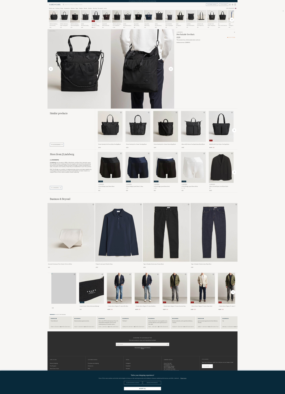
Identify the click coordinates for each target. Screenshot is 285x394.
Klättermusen (169, 23)
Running (95, 8)
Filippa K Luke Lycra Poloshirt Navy (104, 264)
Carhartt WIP (200, 23)
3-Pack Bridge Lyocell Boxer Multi (162, 186)
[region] (143, 322)
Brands (85, 8)
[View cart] (235, 4)
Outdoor (90, 8)
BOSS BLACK (94, 23)
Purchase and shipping (93, 363)
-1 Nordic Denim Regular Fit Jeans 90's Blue (117, 306)
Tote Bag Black (178, 25)
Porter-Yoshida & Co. (54, 24)
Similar (59, 113)
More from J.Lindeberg (62, 154)
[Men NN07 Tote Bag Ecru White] (233, 16)
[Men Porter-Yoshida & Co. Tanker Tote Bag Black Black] (64, 16)
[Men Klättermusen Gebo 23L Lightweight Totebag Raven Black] (170, 16)
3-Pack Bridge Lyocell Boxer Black (106, 186)
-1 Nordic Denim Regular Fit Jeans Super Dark (201, 306)
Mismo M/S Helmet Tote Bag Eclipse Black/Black (193, 144)
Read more (183, 378)
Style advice (223, 4)
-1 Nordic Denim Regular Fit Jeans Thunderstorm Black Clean (229, 306)
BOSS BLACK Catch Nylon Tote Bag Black (219, 144)
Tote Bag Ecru (231, 25)
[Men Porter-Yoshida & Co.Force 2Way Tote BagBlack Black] (110, 126)
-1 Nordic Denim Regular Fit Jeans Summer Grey (174, 306)
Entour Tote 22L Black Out (222, 25)
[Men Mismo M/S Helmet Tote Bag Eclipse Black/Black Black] (86, 16)
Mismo (82, 23)
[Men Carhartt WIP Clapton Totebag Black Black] (212, 16)
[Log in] (229, 4)
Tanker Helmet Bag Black (75, 25)
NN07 (230, 23)
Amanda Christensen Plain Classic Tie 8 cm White (60, 264)
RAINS (177, 23)
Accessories (67, 8)
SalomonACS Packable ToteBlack (190, 25)
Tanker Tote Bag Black (64, 25)
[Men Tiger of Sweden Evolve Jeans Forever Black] (166, 232)
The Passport (53, 366)
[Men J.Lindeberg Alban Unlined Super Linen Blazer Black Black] (221, 167)
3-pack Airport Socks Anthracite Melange (89, 306)
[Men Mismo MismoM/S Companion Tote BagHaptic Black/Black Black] (128, 16)
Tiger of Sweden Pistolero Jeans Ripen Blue (201, 264)
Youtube (128, 368)
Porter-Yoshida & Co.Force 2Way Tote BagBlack (53, 25)
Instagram (128, 363)
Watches (73, 8)
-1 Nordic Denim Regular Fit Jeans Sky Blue (145, 306)
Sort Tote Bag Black (116, 25)
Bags (77, 8)
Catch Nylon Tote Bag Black (95, 25)
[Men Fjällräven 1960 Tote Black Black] (138, 16)
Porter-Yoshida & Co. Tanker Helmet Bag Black (165, 144)
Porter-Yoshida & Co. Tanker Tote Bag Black (136, 144)
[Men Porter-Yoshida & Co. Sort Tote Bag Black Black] (117, 16)
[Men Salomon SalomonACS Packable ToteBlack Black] (191, 16)
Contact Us (90, 366)
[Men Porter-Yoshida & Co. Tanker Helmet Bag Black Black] (75, 16)
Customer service (212, 4)
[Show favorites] (232, 4)
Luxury (105, 8)
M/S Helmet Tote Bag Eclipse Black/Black (84, 25)
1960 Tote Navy (147, 25)
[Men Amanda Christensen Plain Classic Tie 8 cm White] (71, 232)
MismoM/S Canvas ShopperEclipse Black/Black (158, 25)
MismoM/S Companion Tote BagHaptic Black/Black (127, 25)
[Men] (63, 288)
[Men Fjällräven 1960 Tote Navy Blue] (149, 16)
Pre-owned (100, 8)
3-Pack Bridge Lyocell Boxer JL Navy (134, 186)
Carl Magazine (230, 8)
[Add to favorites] (120, 112)
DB (218, 23)
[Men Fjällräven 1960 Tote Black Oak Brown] (107, 16)
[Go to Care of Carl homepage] (55, 4)
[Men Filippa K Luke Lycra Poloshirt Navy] (118, 232)
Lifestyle (81, 8)
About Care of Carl (54, 368)
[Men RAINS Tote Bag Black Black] (180, 16)
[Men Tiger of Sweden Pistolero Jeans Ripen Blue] (214, 232)
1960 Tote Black (136, 25)
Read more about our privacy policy (142, 348)
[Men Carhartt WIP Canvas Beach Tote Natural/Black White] (201, 16)
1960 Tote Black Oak (105, 25)
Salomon (188, 23)
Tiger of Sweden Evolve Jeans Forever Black (153, 264)
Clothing (57, 8)
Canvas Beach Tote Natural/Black (200, 25)
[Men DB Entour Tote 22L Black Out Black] (223, 16)
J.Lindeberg (180, 32)
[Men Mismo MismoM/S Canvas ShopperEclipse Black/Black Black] (159, 16)
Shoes (61, 8)
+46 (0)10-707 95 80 (170, 369)
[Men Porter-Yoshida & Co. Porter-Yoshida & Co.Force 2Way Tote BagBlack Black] (54, 16)
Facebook (128, 366)
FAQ (89, 368)
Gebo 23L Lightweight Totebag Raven (169, 25)
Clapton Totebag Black (211, 25)
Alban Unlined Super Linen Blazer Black (218, 186)
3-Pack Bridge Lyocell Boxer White (190, 186)
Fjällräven (104, 23)
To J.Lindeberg (55, 187)
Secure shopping (54, 363)
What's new (52, 8)
